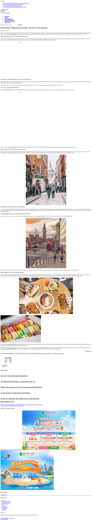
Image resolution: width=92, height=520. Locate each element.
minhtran (2, 30)
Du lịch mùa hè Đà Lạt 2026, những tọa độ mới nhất (14, 7)
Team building (5, 507)
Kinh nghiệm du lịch (6, 501)
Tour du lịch (7, 22)
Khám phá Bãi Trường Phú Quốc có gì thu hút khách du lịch (16, 3)
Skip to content (5, 9)
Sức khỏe (4, 509)
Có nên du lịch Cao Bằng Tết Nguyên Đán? (15, 393)
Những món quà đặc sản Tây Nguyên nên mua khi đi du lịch (21, 387)
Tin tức (3, 500)
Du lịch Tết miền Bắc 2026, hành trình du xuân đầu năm (20, 398)
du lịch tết (11, 353)
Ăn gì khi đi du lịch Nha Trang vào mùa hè (12, 5)
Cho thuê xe (4, 506)
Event (3, 505)
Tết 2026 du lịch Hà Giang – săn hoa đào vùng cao (18, 381)
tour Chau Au (13, 34)
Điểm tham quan (5, 503)
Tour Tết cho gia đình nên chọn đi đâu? (14, 376)
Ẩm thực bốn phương (6, 502)
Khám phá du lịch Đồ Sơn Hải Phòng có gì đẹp (13, 4)
